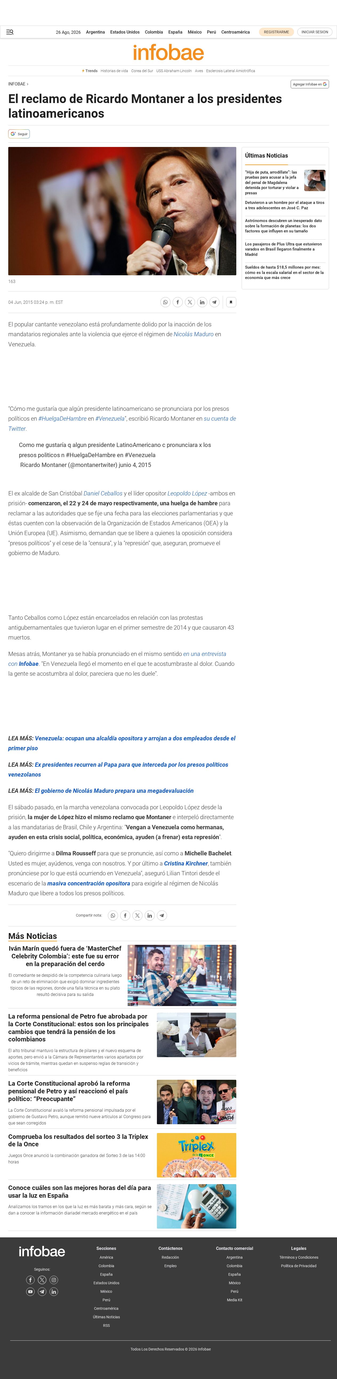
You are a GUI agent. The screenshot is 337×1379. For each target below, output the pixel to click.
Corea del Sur (142, 71)
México (195, 32)
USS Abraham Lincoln (174, 71)
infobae (16, 84)
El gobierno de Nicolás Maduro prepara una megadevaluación (114, 790)
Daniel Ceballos (103, 493)
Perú (211, 32)
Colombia (154, 32)
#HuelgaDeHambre (62, 418)
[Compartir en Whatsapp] (165, 302)
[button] (10, 32)
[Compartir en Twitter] (190, 302)
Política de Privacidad (298, 1266)
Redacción (170, 1257)
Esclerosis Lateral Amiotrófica (230, 71)
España (175, 32)
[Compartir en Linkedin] (202, 302)
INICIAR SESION (315, 32)
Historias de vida (114, 71)
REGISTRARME (276, 32)
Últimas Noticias (106, 1317)
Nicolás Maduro (194, 334)
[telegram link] (42, 1291)
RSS (106, 1325)
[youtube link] (30, 1291)
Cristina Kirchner (186, 863)
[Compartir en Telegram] (214, 302)
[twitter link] (42, 1280)
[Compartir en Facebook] (178, 302)
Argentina (95, 32)
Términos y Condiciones (298, 1257)
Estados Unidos (125, 32)
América (106, 1257)
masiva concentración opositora (88, 883)
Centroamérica (235, 32)
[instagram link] (54, 1280)
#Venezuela (110, 418)
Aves (199, 71)
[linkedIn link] (54, 1291)
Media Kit (234, 1300)
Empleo (170, 1266)
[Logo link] (168, 51)
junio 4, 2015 (135, 465)
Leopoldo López (187, 493)
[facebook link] (30, 1280)
